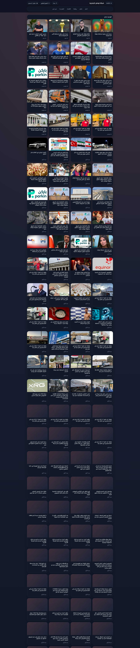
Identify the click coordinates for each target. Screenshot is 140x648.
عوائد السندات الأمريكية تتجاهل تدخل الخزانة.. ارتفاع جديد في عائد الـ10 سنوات (81, 106)
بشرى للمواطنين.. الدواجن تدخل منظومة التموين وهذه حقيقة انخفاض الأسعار (38, 179)
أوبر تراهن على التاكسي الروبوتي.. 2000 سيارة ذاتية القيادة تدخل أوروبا (81, 493)
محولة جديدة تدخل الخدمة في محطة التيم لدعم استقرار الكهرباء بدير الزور (82, 467)
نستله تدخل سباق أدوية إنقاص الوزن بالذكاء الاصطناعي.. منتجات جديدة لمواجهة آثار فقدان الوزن (59, 347)
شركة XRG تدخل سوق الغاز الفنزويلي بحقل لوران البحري (39, 394)
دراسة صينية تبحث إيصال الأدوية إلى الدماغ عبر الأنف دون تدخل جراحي (103, 58)
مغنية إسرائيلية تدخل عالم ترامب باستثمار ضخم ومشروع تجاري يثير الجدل (37, 299)
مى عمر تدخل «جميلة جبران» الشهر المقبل (104, 251)
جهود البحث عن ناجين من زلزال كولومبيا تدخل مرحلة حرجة (60, 614)
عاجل (81, 9)
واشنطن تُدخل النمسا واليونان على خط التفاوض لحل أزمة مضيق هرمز (103, 493)
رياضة (75, 9)
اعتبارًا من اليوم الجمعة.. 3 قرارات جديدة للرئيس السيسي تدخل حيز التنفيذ (103, 517)
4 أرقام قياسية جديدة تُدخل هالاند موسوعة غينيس (37, 516)
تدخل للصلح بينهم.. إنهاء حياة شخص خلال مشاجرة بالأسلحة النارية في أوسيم (81, 517)
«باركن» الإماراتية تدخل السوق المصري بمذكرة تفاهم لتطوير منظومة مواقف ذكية (60, 203)
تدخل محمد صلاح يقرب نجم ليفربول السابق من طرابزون (37, 637)
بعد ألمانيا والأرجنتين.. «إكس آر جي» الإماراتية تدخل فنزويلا (60, 516)
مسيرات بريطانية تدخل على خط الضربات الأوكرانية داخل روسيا (38, 371)
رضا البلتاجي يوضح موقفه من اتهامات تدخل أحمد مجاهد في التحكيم (82, 273)
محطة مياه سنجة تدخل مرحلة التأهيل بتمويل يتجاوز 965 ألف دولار (38, 106)
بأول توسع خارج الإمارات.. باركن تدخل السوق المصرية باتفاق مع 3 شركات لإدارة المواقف (37, 203)
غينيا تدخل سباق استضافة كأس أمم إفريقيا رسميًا (60, 35)
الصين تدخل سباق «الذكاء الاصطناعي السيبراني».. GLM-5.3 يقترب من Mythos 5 (103, 323)
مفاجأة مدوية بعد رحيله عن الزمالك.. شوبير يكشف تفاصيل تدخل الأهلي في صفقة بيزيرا (60, 179)
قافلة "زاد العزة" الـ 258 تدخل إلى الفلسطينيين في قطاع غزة (37, 322)
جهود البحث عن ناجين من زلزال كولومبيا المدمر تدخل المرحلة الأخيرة (82, 541)
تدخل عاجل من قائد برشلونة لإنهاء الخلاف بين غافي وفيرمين (81, 179)
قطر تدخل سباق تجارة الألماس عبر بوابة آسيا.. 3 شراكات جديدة (59, 322)
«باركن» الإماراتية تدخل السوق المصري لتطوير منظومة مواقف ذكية (38, 227)
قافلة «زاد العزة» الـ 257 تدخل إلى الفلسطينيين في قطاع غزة (81, 420)
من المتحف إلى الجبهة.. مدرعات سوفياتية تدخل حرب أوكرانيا (103, 637)
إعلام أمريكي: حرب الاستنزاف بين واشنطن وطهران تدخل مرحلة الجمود (60, 443)
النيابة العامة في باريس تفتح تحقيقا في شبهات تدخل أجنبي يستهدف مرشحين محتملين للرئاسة (60, 274)
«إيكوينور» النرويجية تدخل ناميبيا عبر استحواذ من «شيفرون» (103, 273)
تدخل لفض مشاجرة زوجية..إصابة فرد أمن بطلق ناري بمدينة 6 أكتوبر (103, 105)
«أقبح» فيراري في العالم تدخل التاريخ (38, 153)
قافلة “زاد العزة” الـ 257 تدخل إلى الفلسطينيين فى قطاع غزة (103, 420)
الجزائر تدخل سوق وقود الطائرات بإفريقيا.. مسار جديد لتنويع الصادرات (103, 154)
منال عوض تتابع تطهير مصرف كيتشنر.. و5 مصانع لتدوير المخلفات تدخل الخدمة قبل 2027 (59, 227)
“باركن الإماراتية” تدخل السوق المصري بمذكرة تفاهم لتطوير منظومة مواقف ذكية (104, 179)
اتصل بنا (62, 9)
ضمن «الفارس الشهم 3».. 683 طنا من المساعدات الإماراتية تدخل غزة (81, 394)
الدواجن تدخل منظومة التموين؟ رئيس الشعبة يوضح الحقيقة (82, 299)
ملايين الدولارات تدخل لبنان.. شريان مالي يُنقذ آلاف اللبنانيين (59, 299)
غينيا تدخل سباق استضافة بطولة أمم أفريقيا (103, 35)
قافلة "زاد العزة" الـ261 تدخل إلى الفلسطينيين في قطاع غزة (103, 129)
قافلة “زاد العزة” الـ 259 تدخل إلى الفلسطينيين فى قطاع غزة (103, 299)
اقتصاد (69, 9)
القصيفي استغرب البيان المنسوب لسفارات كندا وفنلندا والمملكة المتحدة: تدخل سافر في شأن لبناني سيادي (103, 566)
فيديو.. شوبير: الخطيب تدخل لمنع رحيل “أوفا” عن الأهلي (37, 35)
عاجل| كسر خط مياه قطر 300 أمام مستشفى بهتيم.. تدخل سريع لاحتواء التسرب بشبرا (59, 638)
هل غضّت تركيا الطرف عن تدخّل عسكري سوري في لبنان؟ (82, 153)
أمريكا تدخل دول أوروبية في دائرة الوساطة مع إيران (37, 467)
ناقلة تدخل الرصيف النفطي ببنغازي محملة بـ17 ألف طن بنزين (38, 492)
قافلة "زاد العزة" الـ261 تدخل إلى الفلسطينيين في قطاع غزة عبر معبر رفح (59, 130)
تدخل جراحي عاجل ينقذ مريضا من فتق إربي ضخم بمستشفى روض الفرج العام (103, 395)
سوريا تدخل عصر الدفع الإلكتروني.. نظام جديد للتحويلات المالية (81, 203)
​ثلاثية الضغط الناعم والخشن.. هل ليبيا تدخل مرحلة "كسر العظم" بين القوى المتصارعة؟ (103, 614)
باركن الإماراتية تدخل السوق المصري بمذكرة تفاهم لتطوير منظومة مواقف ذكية (82, 227)
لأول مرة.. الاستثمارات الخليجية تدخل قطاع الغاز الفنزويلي (60, 492)
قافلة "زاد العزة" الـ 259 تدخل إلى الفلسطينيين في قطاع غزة (37, 273)
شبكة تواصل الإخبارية (97, 3)
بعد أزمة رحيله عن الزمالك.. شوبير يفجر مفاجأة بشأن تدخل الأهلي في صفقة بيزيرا (103, 227)
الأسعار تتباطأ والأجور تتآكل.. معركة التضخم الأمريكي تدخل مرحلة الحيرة (81, 638)
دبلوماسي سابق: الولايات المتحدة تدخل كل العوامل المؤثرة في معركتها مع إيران (81, 58)
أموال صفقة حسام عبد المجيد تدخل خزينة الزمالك (82, 322)
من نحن (54, 9)
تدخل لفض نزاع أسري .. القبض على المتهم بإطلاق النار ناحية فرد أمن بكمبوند (59, 106)
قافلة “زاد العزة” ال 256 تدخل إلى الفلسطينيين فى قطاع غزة (37, 589)
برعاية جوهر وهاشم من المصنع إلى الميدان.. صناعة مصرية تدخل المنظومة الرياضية (103, 541)
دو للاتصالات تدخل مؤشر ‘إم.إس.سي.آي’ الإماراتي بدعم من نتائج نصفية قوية (59, 565)
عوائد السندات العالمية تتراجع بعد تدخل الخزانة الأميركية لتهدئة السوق (37, 130)
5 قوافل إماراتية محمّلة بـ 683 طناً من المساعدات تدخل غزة (103, 371)
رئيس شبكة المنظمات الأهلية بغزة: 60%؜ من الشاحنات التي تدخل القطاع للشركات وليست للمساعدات (59, 396)
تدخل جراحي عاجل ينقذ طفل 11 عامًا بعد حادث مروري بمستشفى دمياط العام (81, 82)
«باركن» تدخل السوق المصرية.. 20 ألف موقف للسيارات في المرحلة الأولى (37, 82)
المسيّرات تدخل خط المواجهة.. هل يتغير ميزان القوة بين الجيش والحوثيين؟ (81, 371)
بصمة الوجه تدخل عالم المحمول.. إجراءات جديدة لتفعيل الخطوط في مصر (37, 443)
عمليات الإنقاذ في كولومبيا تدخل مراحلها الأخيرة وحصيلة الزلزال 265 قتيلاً (81, 565)
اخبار (86, 9)
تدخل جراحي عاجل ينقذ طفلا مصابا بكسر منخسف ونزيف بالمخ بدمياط (37, 57)
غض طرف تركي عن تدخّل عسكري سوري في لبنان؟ (59, 251)
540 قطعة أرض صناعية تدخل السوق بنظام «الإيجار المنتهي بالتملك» (104, 203)
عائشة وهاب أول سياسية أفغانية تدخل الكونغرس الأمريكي (81, 35)
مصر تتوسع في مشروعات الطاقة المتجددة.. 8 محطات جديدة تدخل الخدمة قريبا (81, 614)
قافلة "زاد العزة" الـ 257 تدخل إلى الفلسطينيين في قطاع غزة (37, 420)
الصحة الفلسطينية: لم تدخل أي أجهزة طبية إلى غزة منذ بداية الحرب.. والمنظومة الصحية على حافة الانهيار (104, 468)
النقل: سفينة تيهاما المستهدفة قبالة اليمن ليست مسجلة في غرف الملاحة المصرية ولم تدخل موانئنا (103, 590)
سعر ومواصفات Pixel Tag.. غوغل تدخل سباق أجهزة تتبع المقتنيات (37, 614)
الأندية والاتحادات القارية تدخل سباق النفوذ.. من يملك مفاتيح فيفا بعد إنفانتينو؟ (82, 443)
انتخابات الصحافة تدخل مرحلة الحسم (61, 371)
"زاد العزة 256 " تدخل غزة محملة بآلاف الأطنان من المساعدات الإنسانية (38, 565)
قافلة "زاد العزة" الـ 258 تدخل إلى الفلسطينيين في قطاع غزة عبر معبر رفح (81, 347)
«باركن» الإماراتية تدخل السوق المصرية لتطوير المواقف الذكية (82, 251)
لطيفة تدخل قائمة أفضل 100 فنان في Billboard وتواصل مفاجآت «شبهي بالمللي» (59, 467)
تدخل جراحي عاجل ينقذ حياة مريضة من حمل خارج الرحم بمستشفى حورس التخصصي (103, 82)
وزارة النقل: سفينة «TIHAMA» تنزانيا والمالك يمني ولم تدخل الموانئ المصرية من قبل (60, 590)
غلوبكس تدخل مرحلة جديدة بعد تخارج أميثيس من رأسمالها (38, 251)
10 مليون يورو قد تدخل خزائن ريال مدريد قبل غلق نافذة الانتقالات (59, 57)
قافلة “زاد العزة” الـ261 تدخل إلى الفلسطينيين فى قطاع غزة (81, 129)
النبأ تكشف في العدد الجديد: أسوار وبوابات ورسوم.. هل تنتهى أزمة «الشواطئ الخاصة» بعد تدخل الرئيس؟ (59, 155)
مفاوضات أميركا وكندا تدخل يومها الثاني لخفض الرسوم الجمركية (59, 81)
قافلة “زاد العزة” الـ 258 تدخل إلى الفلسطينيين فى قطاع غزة (37, 347)
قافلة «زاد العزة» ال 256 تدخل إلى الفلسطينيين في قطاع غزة (81, 589)
